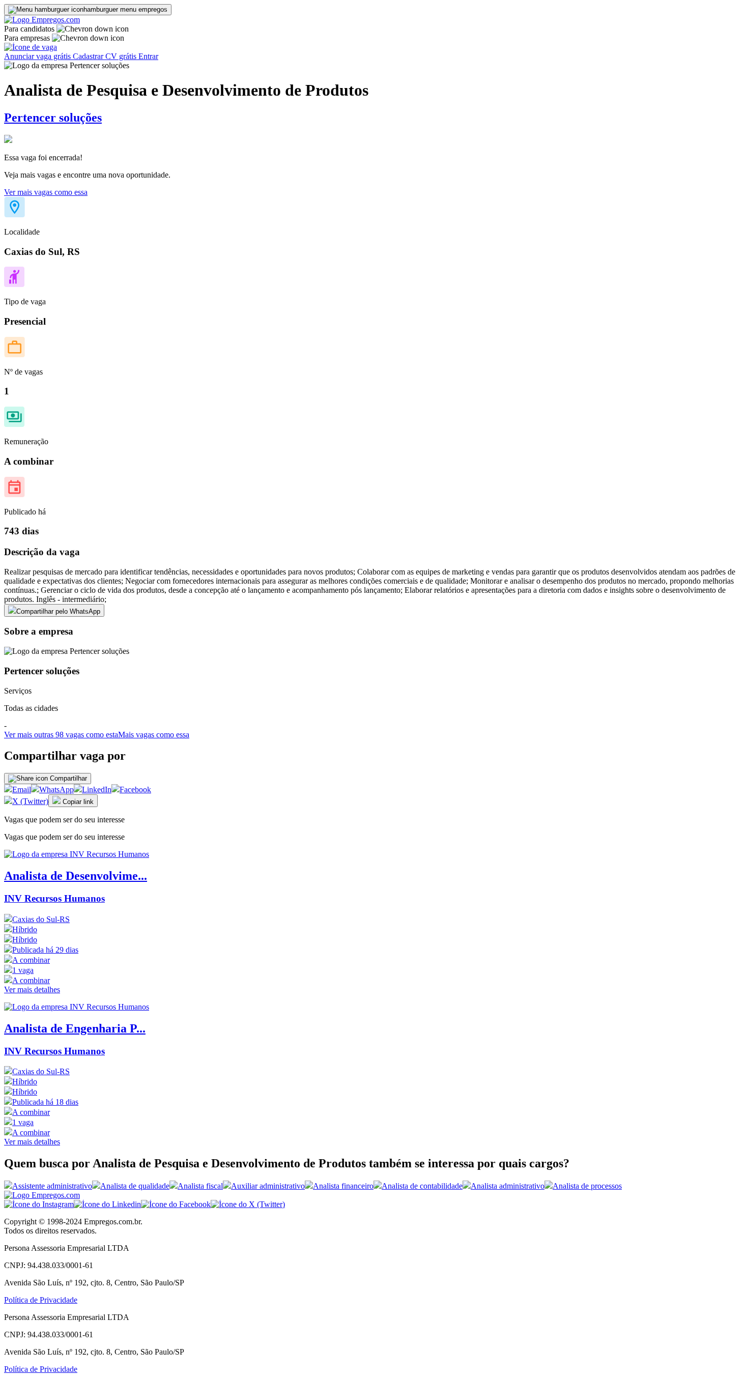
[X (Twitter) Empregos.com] (248, 1204)
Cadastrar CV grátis (105, 56)
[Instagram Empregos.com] (39, 1204)
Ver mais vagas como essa (46, 192)
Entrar (148, 56)
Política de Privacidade (40, 1300)
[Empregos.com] (42, 19)
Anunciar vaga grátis (38, 56)
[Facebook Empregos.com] (176, 1204)
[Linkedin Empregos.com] (107, 1204)
